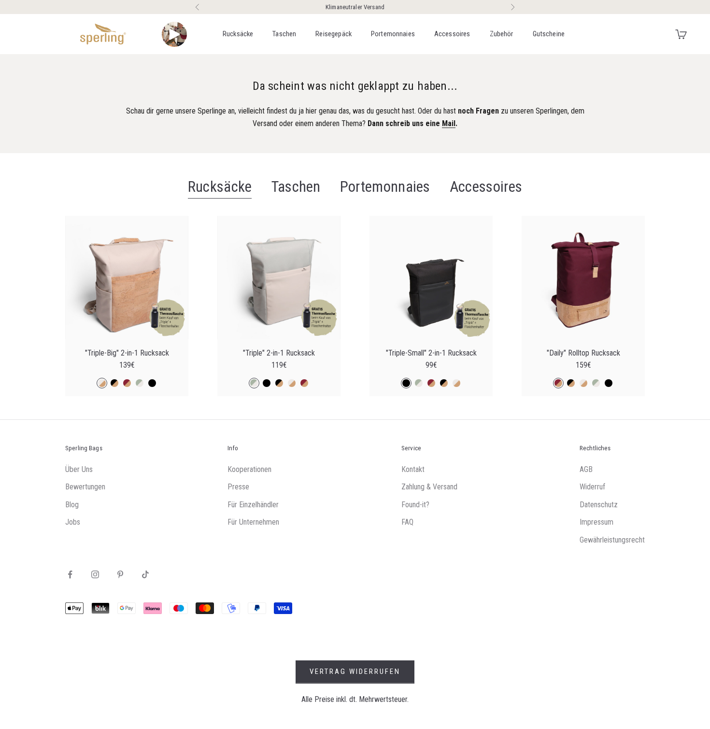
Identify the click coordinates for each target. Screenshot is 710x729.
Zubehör (501, 33)
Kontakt (413, 469)
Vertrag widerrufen (355, 671)
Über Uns (79, 469)
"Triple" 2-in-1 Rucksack (279, 353)
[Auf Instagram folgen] (95, 574)
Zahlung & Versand (429, 486)
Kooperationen (249, 469)
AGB (586, 469)
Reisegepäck (333, 33)
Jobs (72, 522)
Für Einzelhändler (253, 504)
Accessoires (452, 33)
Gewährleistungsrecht (612, 539)
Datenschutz (599, 504)
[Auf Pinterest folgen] (120, 574)
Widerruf (592, 486)
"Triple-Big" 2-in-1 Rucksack (127, 353)
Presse (238, 486)
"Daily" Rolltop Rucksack (583, 353)
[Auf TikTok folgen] (145, 574)
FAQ (407, 522)
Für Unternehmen (253, 522)
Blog (72, 504)
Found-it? (415, 504)
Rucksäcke (238, 33)
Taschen (284, 33)
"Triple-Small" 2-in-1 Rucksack (431, 353)
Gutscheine (549, 33)
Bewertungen (85, 486)
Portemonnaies (393, 33)
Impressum (596, 522)
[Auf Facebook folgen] (70, 574)
